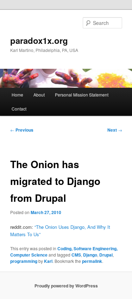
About (39, 95)
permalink (92, 261)
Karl (48, 261)
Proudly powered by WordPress (66, 286)
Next (114, 130)
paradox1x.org (39, 40)
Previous (21, 130)
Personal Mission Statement (81, 95)
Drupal (106, 255)
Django (90, 255)
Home (17, 95)
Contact (19, 109)
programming (23, 261)
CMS (76, 255)
